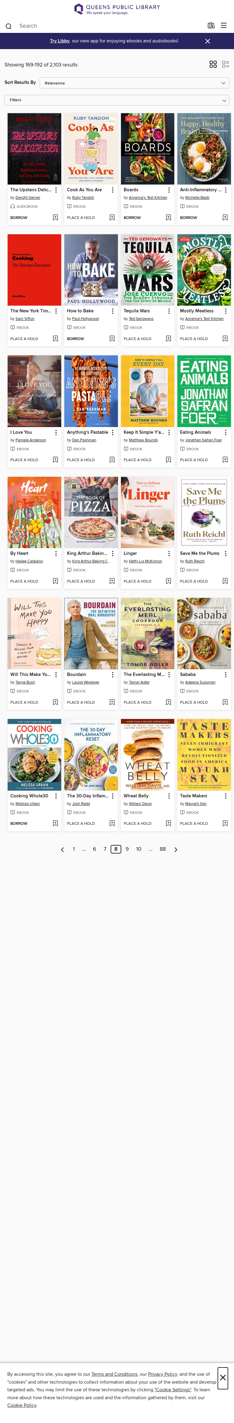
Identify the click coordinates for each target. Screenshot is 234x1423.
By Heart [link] (19, 553)
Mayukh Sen (196, 803)
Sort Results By (20, 82)
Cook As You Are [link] (84, 190)
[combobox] (104, 26)
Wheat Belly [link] (136, 796)
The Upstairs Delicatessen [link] (31, 190)
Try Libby (59, 41)
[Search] (9, 26)
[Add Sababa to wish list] (225, 703)
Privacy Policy (162, 1374)
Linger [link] (130, 553)
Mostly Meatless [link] (197, 311)
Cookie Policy (21, 1405)
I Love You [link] (21, 432)
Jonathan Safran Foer (203, 440)
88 (163, 849)
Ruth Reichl (194, 561)
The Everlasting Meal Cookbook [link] (145, 674)
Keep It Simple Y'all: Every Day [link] (145, 432)
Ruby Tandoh (83, 197)
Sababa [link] (188, 674)
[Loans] (211, 26)
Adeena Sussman (200, 682)
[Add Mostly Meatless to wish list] (225, 339)
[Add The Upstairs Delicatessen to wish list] (55, 218)
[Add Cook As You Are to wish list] (112, 218)
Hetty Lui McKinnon (145, 561)
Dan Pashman (84, 440)
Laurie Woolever (85, 682)
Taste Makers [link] (193, 796)
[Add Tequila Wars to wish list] (168, 339)
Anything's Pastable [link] (87, 432)
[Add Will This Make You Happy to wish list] (55, 703)
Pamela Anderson (31, 440)
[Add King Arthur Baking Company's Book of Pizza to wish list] (112, 582)
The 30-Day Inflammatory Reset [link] (88, 796)
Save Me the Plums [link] (199, 553)
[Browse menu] (223, 26)
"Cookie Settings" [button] (172, 1390)
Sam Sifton (25, 318)
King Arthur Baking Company (92, 561)
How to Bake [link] (80, 311)
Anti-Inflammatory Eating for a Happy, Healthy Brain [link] (201, 190)
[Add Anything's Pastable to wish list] (112, 460)
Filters (15, 100)
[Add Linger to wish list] (168, 582)
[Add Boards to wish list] (168, 218)
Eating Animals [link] (195, 432)
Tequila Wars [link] (137, 311)
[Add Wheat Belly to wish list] (168, 824)
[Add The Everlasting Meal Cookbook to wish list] (168, 703)
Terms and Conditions (114, 1374)
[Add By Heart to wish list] (55, 582)
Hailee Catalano (29, 561)
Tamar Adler (139, 682)
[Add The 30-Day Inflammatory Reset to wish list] (112, 824)
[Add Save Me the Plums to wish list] (225, 582)
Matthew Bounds (143, 440)
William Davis (140, 803)
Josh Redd (81, 803)
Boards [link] (131, 190)
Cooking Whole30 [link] (29, 796)
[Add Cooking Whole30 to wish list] (55, 824)
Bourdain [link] (76, 674)
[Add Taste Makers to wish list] (225, 824)
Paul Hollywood (85, 318)
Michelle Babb (197, 197)
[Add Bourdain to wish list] (112, 703)
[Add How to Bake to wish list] (112, 339)
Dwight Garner (28, 197)
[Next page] (176, 849)
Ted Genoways (141, 318)
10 (138, 849)
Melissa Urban (28, 803)
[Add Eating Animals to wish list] (225, 460)
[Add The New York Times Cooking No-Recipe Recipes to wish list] (55, 339)
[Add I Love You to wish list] (55, 460)
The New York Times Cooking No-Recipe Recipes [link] (31, 311)
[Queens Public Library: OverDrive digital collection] (117, 9)
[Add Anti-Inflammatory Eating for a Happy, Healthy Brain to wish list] (225, 218)
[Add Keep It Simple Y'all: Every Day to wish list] (168, 460)
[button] (213, 66)
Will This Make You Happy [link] (31, 674)
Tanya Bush (25, 682)
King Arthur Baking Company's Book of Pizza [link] (88, 553)
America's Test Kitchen (148, 197)
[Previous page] (63, 849)
